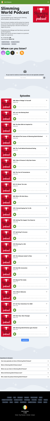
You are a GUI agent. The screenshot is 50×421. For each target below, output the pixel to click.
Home (16, 415)
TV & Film (34, 399)
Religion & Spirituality (7, 399)
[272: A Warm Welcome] (6, 295)
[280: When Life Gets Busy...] (6, 199)
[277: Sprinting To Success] (6, 235)
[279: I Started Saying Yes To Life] (6, 211)
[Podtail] (12, 52)
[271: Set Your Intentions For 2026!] (6, 307)
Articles (28, 415)
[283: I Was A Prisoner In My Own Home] (6, 163)
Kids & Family (34, 397)
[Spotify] (7, 52)
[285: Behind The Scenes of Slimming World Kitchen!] (6, 139)
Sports (45, 402)
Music (40, 397)
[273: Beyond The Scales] (6, 283)
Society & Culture (15, 42)
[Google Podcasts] (17, 52)
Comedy (9, 397)
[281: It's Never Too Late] (6, 187)
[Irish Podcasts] (25, 407)
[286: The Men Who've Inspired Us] (6, 127)
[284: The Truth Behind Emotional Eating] (6, 151)
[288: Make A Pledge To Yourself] (6, 104)
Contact (33, 415)
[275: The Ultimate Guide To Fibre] (6, 259)
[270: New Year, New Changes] (6, 319)
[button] (48, 2)
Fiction (40, 399)
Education (20, 397)
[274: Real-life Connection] (6, 271)
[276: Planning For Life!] (6, 247)
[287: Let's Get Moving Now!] (6, 115)
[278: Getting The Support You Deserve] (6, 223)
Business (27, 397)
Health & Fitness (5, 42)
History (45, 399)
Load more (25, 340)
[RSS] (22, 52)
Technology (27, 399)
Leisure (16, 402)
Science (39, 402)
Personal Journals (6, 44)
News (11, 402)
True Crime (5, 402)
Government (23, 402)
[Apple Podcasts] (3, 52)
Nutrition (14, 44)
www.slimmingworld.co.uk (22, 24)
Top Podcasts (22, 415)
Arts (14, 397)
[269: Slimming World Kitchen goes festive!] (6, 331)
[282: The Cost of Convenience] (6, 175)
